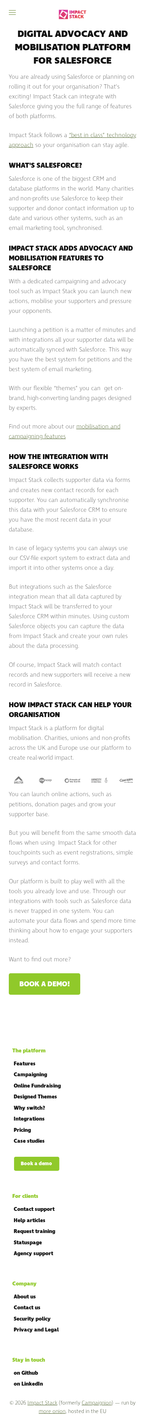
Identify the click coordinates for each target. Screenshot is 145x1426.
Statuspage (28, 1242)
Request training (34, 1231)
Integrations (29, 1119)
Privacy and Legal (36, 1330)
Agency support (33, 1253)
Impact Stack (42, 1403)
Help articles (29, 1220)
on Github (26, 1373)
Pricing (22, 1130)
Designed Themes (35, 1097)
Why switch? (29, 1108)
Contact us (27, 1307)
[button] (12, 12)
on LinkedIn (28, 1384)
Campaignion (97, 1403)
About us (25, 1297)
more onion (52, 1411)
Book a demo (36, 1163)
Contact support (34, 1209)
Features (25, 1063)
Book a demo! (44, 984)
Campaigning (30, 1074)
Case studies (29, 1141)
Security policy (32, 1319)
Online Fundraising (37, 1086)
